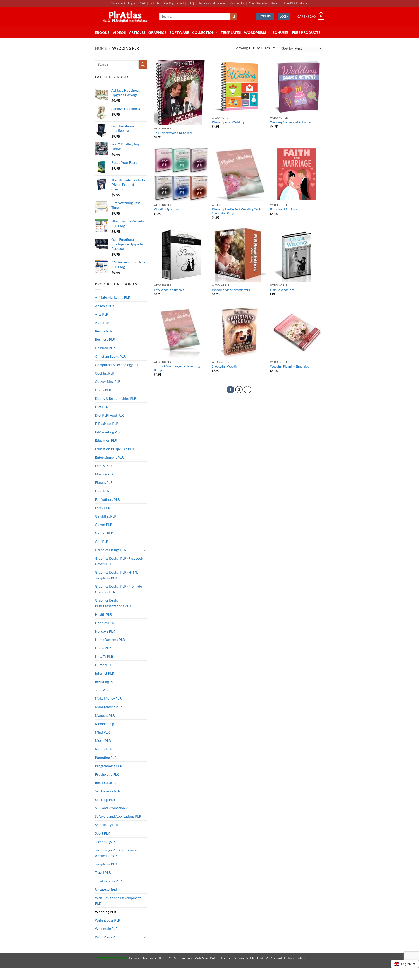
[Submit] (233, 16)
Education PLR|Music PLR (114, 449)
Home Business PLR (110, 639)
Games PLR (103, 524)
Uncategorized (106, 889)
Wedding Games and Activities (290, 122)
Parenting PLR (106, 757)
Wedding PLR (105, 912)
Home (101, 48)
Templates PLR (106, 864)
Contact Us (237, 3)
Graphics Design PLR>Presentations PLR (113, 603)
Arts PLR (101, 314)
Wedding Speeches (166, 209)
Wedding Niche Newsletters (231, 290)
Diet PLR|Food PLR (109, 415)
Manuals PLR (105, 715)
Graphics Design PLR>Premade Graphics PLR (118, 589)
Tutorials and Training (212, 3)
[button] (284, 16)
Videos (119, 32)
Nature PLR (103, 749)
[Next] (247, 389)
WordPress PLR (107, 937)
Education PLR (106, 440)
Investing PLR (105, 681)
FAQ (191, 3)
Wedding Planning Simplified (289, 366)
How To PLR (104, 656)
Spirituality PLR (106, 825)
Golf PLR (101, 541)
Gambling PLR (105, 516)
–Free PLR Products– (295, 3)
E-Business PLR (106, 423)
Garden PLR (104, 533)
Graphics (157, 32)
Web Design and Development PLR (118, 900)
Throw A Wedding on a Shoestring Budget (177, 368)
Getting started (174, 3)
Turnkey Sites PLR (108, 881)
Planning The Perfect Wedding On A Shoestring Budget (236, 211)
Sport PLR (102, 833)
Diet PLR (101, 407)
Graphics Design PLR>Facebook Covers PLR (119, 561)
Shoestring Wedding (225, 366)
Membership (104, 724)
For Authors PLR (107, 499)
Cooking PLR (104, 373)
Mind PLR (102, 732)
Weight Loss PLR (107, 920)
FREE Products (306, 32)
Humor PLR (103, 665)
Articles (137, 32)
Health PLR (103, 614)
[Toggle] (144, 549)
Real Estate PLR (106, 782)
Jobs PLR (102, 690)
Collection (203, 32)
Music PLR (103, 740)
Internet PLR (104, 673)
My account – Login (123, 3)
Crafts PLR (103, 390)
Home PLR (103, 648)
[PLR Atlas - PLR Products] (124, 16)
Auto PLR (102, 322)
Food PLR (102, 491)
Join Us (154, 3)
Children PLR (105, 348)
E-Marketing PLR (108, 432)
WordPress (255, 32)
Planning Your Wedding (228, 122)
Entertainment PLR (109, 457)
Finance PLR (104, 474)
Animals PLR (104, 306)
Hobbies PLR (104, 623)
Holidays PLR (105, 631)
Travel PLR (103, 872)
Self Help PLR (105, 799)
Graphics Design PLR (110, 550)
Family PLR (103, 465)
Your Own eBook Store (263, 3)
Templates (231, 32)
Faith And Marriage (283, 209)
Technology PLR (107, 842)
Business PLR (105, 339)
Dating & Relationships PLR (115, 398)
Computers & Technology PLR (117, 365)
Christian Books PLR (110, 356)
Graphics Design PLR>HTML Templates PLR (116, 575)
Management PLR (108, 707)
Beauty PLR (103, 331)
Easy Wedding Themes (169, 290)
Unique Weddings (282, 290)
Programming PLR (108, 766)
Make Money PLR (108, 698)
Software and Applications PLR (118, 816)
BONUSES (280, 32)
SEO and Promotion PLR (113, 808)
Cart (142, 3)
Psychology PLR (107, 774)
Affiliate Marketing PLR (112, 297)
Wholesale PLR (106, 928)
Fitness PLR (104, 482)
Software (179, 32)
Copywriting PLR (107, 381)
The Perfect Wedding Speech (173, 133)
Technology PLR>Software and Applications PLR (118, 853)
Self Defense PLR (107, 791)
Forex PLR (102, 508)
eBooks (102, 32)
